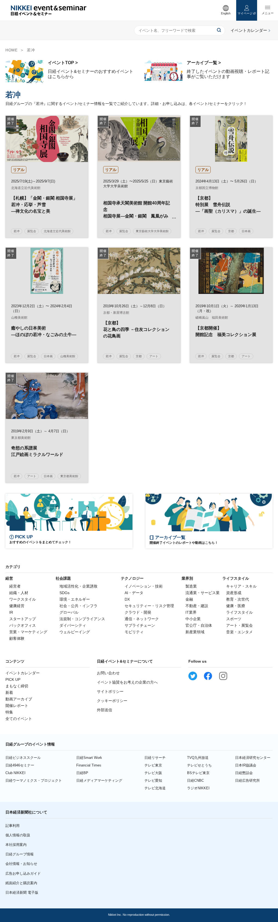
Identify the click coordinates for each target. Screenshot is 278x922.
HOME (11, 50)
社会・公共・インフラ (78, 606)
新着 (9, 692)
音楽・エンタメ (239, 632)
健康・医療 (235, 606)
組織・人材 (18, 593)
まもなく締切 (16, 686)
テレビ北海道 (155, 788)
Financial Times (88, 765)
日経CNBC (195, 780)
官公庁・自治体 (198, 625)
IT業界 (191, 612)
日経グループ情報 (19, 854)
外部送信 (104, 710)
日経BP (82, 773)
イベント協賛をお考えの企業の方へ (127, 682)
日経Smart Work (89, 758)
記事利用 (12, 826)
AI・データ (134, 593)
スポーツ (233, 619)
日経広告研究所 (247, 780)
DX (127, 599)
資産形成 (233, 593)
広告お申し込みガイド (23, 873)
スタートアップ (22, 619)
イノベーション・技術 (144, 586)
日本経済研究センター (252, 758)
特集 (9, 712)
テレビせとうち (199, 765)
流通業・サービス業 (202, 593)
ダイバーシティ (72, 625)
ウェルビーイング (74, 632)
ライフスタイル (239, 612)
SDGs (64, 593)
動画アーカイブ (18, 699)
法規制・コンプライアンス (82, 619)
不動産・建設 (196, 606)
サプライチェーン (140, 625)
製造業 (191, 586)
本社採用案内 (16, 845)
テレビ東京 (153, 765)
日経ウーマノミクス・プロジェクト (33, 780)
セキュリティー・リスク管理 (149, 606)
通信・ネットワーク (142, 619)
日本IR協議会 (245, 765)
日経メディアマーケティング (99, 780)
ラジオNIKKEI (198, 788)
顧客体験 (16, 638)
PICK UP (12, 679)
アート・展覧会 (239, 625)
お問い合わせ (108, 673)
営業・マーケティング (28, 632)
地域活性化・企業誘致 (78, 586)
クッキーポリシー (112, 701)
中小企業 (193, 619)
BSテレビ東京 (198, 773)
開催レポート (16, 705)
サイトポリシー (110, 691)
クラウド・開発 (138, 612)
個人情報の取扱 (17, 835)
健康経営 (16, 606)
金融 (189, 599)
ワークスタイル (22, 599)
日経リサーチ (155, 758)
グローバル (68, 612)
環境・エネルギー (74, 599)
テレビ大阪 (153, 773)
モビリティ (134, 632)
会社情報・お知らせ (21, 864)
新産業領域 (194, 632)
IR (11, 612)
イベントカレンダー (22, 673)
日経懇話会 (244, 773)
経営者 (15, 586)
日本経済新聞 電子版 (21, 892)
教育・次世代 (237, 599)
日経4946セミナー (19, 765)
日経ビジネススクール (23, 758)
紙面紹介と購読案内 (21, 883)
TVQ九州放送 (197, 758)
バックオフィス (22, 625)
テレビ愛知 (153, 780)
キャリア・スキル (241, 586)
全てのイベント (18, 718)
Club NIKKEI (15, 773)
